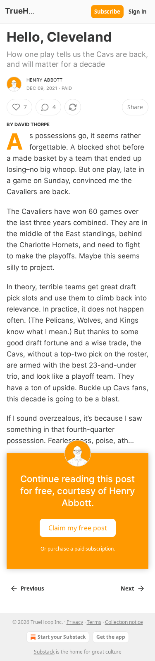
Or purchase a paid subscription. (78, 548)
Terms (94, 622)
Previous (32, 588)
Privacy (75, 622)
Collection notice (124, 622)
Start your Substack (62, 636)
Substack (44, 651)
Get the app (110, 636)
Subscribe (107, 11)
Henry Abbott (44, 80)
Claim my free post (77, 527)
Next (127, 588)
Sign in (138, 11)
